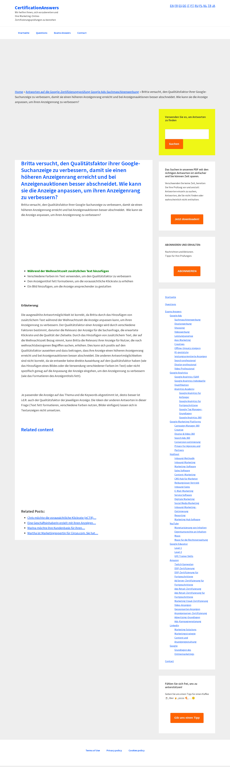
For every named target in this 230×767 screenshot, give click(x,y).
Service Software (183, 494)
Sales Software (182, 470)
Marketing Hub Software (187, 519)
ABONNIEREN (187, 271)
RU (197, 6)
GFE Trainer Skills (183, 556)
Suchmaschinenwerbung (187, 319)
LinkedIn (174, 625)
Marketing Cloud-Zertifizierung (191, 600)
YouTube (174, 523)
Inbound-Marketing (184, 462)
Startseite (170, 297)
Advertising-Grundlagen (187, 617)
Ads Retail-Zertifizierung (187, 588)
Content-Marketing (185, 474)
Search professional (185, 360)
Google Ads (176, 315)
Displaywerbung (183, 323)
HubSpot (174, 454)
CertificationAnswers (37, 8)
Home (19, 92)
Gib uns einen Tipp (187, 717)
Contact (169, 661)
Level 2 (178, 552)
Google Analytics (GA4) (186, 376)
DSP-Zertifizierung (184, 568)
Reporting (180, 515)
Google (174, 645)
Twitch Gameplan (183, 564)
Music (177, 535)
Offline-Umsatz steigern (187, 348)
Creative (178, 429)
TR (209, 6)
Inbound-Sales (182, 486)
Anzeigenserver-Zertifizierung (190, 613)
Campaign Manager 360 (186, 425)
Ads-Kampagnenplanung (187, 621)
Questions (170, 304)
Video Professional (184, 368)
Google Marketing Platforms (185, 421)
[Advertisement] (109, 67)
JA (213, 6)
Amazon (174, 560)
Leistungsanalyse (183, 335)
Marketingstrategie (185, 633)
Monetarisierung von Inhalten (190, 527)
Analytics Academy (184, 388)
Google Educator (179, 543)
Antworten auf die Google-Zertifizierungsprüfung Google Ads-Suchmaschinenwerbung (82, 92)
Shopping (179, 327)
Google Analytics (179, 372)
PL (201, 6)
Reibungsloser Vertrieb (186, 482)
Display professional (185, 364)
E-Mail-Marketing (183, 490)
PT (192, 6)
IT (188, 6)
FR (176, 6)
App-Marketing (182, 340)
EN (172, 6)
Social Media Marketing (186, 503)
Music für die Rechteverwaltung (191, 539)
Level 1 (178, 547)
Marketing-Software (185, 466)
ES (180, 6)
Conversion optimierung (187, 441)
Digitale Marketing (184, 499)
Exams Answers (173, 311)
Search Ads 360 (182, 437)
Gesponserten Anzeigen (187, 609)
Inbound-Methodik (184, 458)
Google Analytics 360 (190, 417)
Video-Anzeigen (182, 605)
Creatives (179, 344)
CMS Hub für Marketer (186, 478)
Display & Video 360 (184, 433)
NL (205, 6)
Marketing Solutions (185, 629)
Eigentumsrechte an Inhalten (190, 531)
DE (184, 6)
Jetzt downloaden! (187, 219)
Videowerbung (182, 331)
